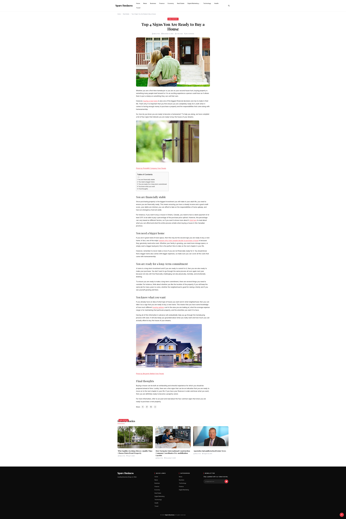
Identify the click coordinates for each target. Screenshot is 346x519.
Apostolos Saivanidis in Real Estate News (210, 451)
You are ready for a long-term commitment (153, 184)
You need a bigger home (146, 182)
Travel (138, 8)
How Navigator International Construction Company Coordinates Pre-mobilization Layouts (173, 453)
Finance (161, 3)
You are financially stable (146, 179)
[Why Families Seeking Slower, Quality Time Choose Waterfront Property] (135, 437)
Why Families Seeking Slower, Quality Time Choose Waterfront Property (135, 452)
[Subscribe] (226, 481)
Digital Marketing (193, 3)
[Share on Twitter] (142, 407)
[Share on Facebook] (147, 407)
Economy (171, 3)
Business (153, 3)
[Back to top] (342, 515)
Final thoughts (143, 189)
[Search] (229, 5)
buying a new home (150, 101)
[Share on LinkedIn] (151, 407)
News (145, 3)
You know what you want (146, 186)
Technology (207, 3)
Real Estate (180, 3)
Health (216, 3)
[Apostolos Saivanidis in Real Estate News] (211, 437)
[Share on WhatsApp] (155, 407)
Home (138, 3)
